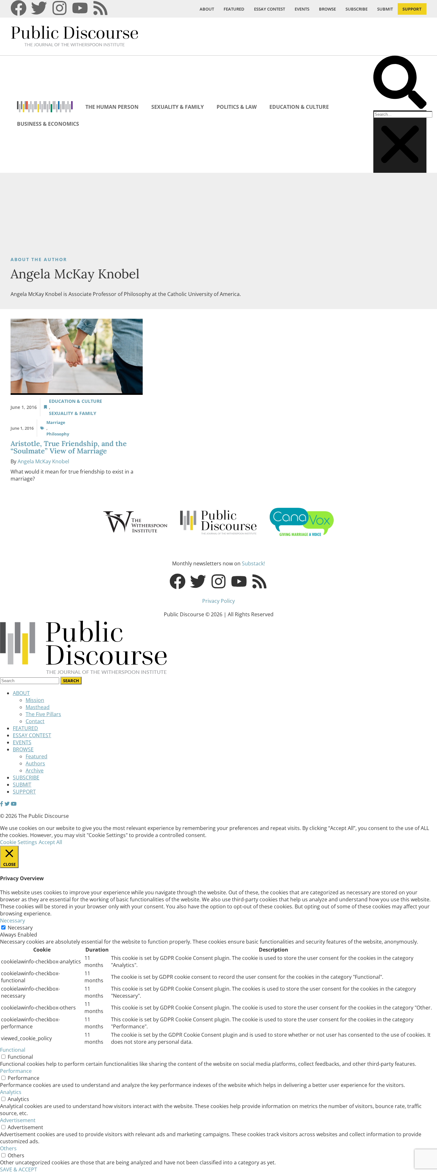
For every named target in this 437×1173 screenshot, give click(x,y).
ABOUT (207, 9)
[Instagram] (60, 8)
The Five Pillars (43, 714)
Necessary (20, 927)
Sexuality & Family (177, 106)
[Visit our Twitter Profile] (7, 803)
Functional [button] (12, 1049)
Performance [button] (16, 1070)
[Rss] (100, 8)
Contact (35, 721)
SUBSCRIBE (357, 9)
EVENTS (302, 9)
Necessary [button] (12, 920)
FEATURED (234, 9)
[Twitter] (39, 8)
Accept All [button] (50, 842)
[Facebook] (19, 8)
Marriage (55, 422)
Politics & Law (237, 106)
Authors (35, 763)
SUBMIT (385, 9)
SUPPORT (412, 9)
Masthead (38, 707)
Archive (35, 770)
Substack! (253, 563)
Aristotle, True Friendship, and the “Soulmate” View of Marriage (69, 447)
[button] (399, 83)
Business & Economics (48, 123)
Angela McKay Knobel (43, 461)
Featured (36, 756)
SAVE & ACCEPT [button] (18, 1169)
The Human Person (112, 106)
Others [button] (8, 1148)
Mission (35, 700)
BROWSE (327, 9)
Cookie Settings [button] (18, 842)
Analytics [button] (10, 1092)
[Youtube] (80, 8)
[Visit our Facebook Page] (1, 803)
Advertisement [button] (18, 1120)
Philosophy (57, 434)
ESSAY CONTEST (269, 9)
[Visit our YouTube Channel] (14, 803)
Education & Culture (299, 106)
